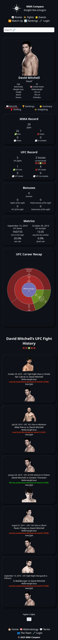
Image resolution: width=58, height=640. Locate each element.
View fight (29, 384)
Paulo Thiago (20, 528)
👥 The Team (24, 633)
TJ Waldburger (20, 580)
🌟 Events (40, 17)
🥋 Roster (16, 17)
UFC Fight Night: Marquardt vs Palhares (25, 577)
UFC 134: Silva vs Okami (36, 525)
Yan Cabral (20, 376)
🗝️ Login (44, 20)
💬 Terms (45, 629)
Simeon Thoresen (38, 477)
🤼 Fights (28, 17)
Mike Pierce (20, 427)
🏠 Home (13, 629)
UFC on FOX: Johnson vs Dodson (37, 475)
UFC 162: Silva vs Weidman (35, 424)
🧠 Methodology (29, 629)
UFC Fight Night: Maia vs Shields (37, 374)
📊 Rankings (31, 20)
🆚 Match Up (15, 20)
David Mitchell (36, 376)
